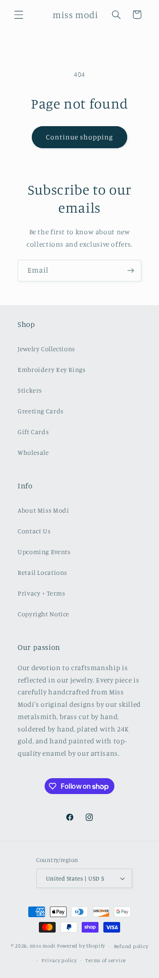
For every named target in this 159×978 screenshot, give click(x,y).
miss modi (43, 946)
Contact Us (34, 531)
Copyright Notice (43, 614)
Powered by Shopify (81, 946)
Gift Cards (33, 431)
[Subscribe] (131, 270)
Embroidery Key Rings (52, 369)
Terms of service (105, 960)
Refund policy (131, 946)
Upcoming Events (44, 551)
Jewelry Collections (46, 348)
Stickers (30, 390)
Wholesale (33, 452)
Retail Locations (42, 572)
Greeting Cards (41, 411)
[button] (18, 14)
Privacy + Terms (41, 593)
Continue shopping (80, 137)
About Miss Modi (43, 510)
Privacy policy (59, 960)
